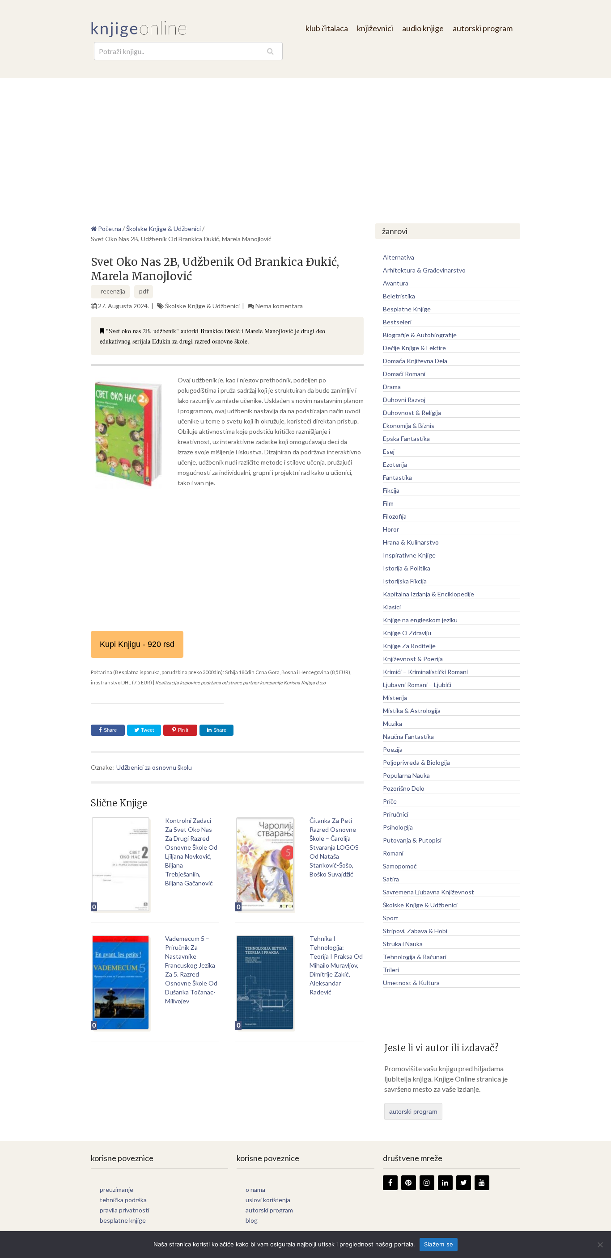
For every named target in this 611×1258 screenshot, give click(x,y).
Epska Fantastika (406, 438)
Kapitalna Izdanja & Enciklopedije (428, 594)
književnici (375, 28)
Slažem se (438, 1244)
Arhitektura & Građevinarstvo (424, 270)
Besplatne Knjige (407, 309)
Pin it (183, 730)
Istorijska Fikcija (405, 581)
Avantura (395, 283)
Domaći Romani (404, 373)
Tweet (147, 730)
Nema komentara (279, 306)
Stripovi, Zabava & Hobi (415, 931)
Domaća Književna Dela (415, 361)
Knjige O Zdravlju (407, 633)
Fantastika (397, 477)
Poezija (393, 749)
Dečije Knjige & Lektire (414, 348)
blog (252, 1220)
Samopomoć (400, 866)
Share (110, 730)
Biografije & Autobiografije (420, 335)
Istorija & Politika (406, 568)
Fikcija (391, 490)
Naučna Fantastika (408, 736)
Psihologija (398, 827)
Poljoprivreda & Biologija (416, 762)
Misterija (395, 697)
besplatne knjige (123, 1220)
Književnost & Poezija (413, 659)
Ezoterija (395, 464)
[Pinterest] (408, 1182)
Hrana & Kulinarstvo (411, 542)
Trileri (391, 969)
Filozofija (395, 516)
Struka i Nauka (403, 944)
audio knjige (423, 28)
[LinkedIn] (445, 1182)
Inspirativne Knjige (409, 555)
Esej (389, 451)
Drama (392, 386)
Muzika (392, 723)
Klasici (392, 607)
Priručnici (395, 814)
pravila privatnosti (124, 1210)
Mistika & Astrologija (412, 710)
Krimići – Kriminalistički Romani (425, 671)
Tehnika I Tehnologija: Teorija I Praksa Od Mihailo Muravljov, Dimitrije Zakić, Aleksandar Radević (336, 965)
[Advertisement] (305, 145)
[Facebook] (390, 1182)
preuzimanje (116, 1189)
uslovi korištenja (268, 1199)
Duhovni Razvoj (404, 399)
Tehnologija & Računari (414, 956)
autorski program (483, 28)
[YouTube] (482, 1182)
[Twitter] (463, 1182)
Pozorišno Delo (403, 788)
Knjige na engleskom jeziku (420, 620)
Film (388, 503)
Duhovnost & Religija (412, 412)
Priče (390, 801)
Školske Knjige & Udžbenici (202, 306)
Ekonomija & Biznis (408, 425)
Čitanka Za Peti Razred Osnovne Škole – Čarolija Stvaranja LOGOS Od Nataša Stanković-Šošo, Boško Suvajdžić (334, 847)
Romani (393, 853)
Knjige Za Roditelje (409, 646)
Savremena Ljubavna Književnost (428, 892)
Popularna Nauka (406, 775)
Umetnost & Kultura (411, 982)
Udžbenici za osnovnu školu (154, 767)
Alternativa (398, 257)
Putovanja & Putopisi (412, 840)
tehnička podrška (123, 1199)
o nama (255, 1189)
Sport (391, 918)
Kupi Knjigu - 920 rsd (137, 644)
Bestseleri (397, 322)
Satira (391, 879)
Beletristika (399, 296)
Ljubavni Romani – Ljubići (417, 684)
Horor (391, 529)
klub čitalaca (327, 28)
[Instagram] (427, 1182)
